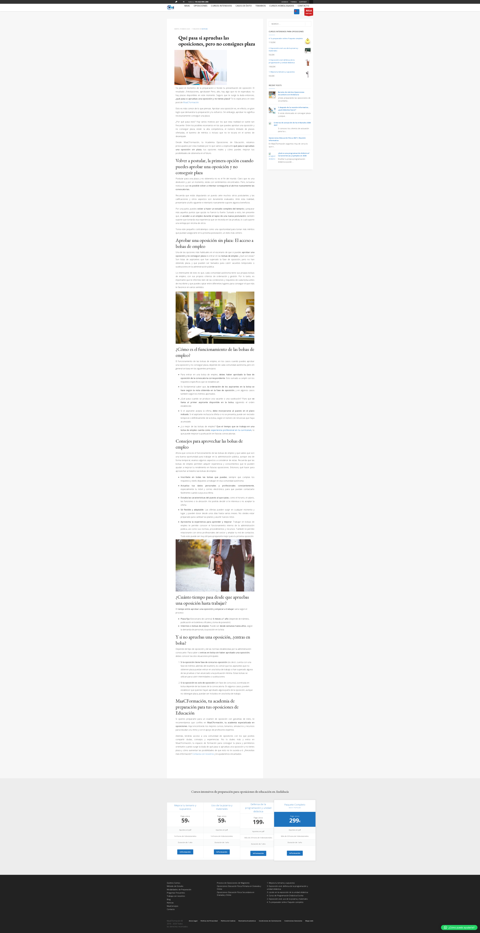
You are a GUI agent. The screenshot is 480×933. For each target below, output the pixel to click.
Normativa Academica (247, 921)
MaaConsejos (172, 906)
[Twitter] (172, 2)
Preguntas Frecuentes (176, 893)
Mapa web (309, 921)
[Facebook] (169, 2)
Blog (168, 899)
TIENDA (293, 2)
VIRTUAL (309, 11)
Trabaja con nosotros (176, 896)
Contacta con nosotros (203, 754)
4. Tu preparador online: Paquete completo (285, 902)
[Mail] (184, 2)
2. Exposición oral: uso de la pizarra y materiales (287, 899)
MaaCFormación (191, 102)
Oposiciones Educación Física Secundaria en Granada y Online (235, 893)
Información (185, 852)
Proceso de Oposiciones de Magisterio (233, 883)
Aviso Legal (193, 921)
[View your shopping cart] (296, 11)
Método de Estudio (175, 886)
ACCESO (285, 2)
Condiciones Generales (293, 921)
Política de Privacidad (209, 921)
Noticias (205, 29)
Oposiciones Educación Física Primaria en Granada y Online (239, 887)
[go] (308, 24)
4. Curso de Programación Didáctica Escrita (285, 895)
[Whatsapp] (176, 2)
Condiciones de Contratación (270, 921)
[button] (459, 927)
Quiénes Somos (173, 883)
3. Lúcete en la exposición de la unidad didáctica (287, 892)
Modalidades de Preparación (179, 889)
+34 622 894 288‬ (201, 2)
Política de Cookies (228, 921)
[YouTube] (180, 2)
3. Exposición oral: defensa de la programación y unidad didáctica (287, 887)
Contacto (171, 909)
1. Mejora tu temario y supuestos (281, 883)
